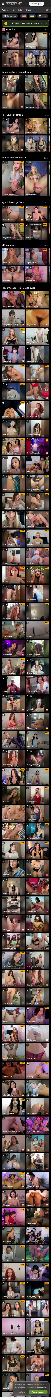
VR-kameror (8, 245)
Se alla (46, 30)
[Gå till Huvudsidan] (16, 3)
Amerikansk (12, 29)
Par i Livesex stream (12, 114)
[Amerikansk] (23, 16)
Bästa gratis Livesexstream (16, 72)
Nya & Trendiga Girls (13, 202)
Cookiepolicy (41, 1387)
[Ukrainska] (32, 16)
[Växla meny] (3, 3)
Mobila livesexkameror (14, 157)
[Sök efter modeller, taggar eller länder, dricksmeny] (47, 10)
